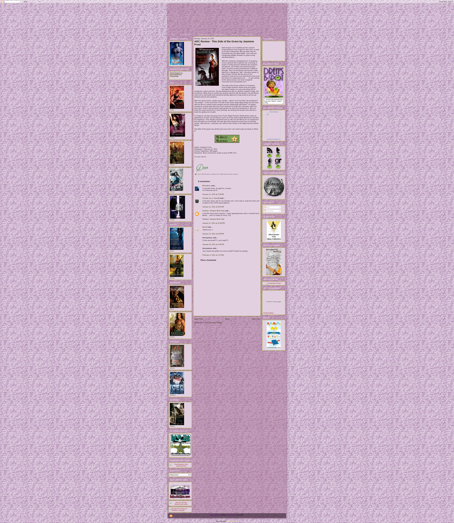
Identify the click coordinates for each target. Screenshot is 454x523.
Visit (268, 313)
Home (227, 319)
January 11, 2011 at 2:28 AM (213, 194)
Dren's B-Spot (274, 112)
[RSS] (171, 515)
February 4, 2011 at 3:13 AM (213, 255)
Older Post (256, 319)
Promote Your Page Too (274, 139)
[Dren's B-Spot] (274, 137)
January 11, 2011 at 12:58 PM (213, 223)
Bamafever (206, 186)
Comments (269, 211)
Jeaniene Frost (215, 174)
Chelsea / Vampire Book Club (213, 211)
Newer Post (198, 319)
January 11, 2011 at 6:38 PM (213, 234)
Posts (268, 207)
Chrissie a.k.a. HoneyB (210, 198)
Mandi (204, 227)
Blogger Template (215, 515)
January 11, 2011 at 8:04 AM (213, 207)
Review (236, 174)
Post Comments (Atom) (213, 322)
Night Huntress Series (226, 174)
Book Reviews (206, 174)
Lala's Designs (231, 515)
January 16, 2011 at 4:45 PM (213, 244)
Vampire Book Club (217, 219)
